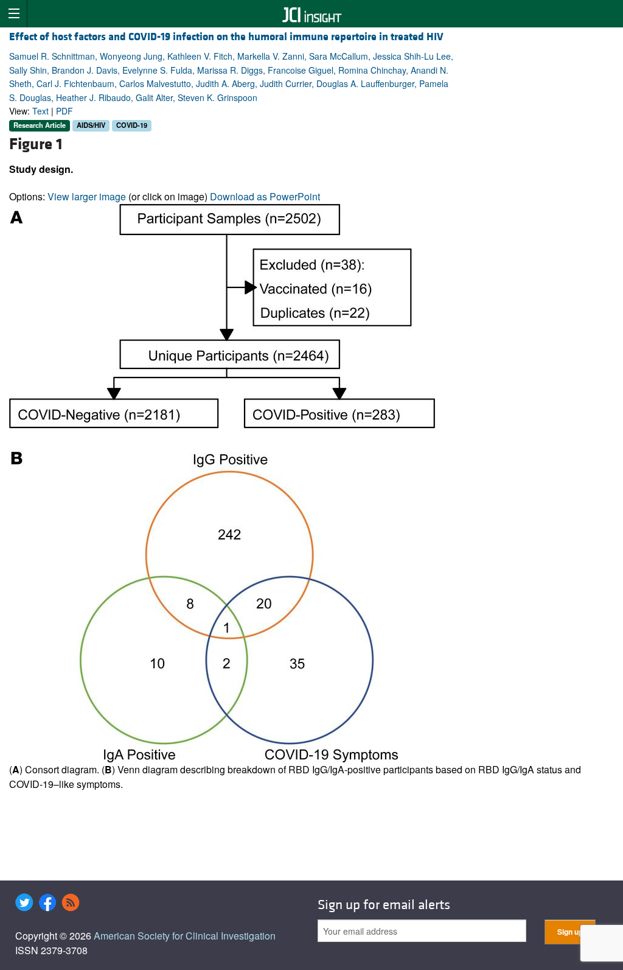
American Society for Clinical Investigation (185, 936)
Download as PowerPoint (265, 196)
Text (40, 111)
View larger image (86, 196)
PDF (64, 111)
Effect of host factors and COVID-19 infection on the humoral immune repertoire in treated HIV (226, 37)
